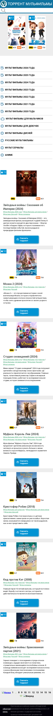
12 (33, 692)
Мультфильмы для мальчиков (24, 118)
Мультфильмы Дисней (18, 133)
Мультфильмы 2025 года (20, 75)
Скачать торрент (24, 239)
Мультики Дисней (10, 214)
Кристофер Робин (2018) (19, 506)
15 (45, 692)
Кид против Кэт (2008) (17, 579)
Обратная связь (7, 710)
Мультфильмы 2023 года (20, 89)
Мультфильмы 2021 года (20, 104)
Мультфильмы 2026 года (20, 68)
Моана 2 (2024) (12, 284)
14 (41, 692)
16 (49, 692)
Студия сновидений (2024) (20, 356)
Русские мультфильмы (19, 140)
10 (25, 692)
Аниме (9, 155)
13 (37, 692)
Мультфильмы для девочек (22, 126)
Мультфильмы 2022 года (20, 97)
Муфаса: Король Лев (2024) (21, 434)
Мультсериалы (14, 147)
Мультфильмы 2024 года (20, 82)
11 (29, 692)
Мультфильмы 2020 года (20, 111)
